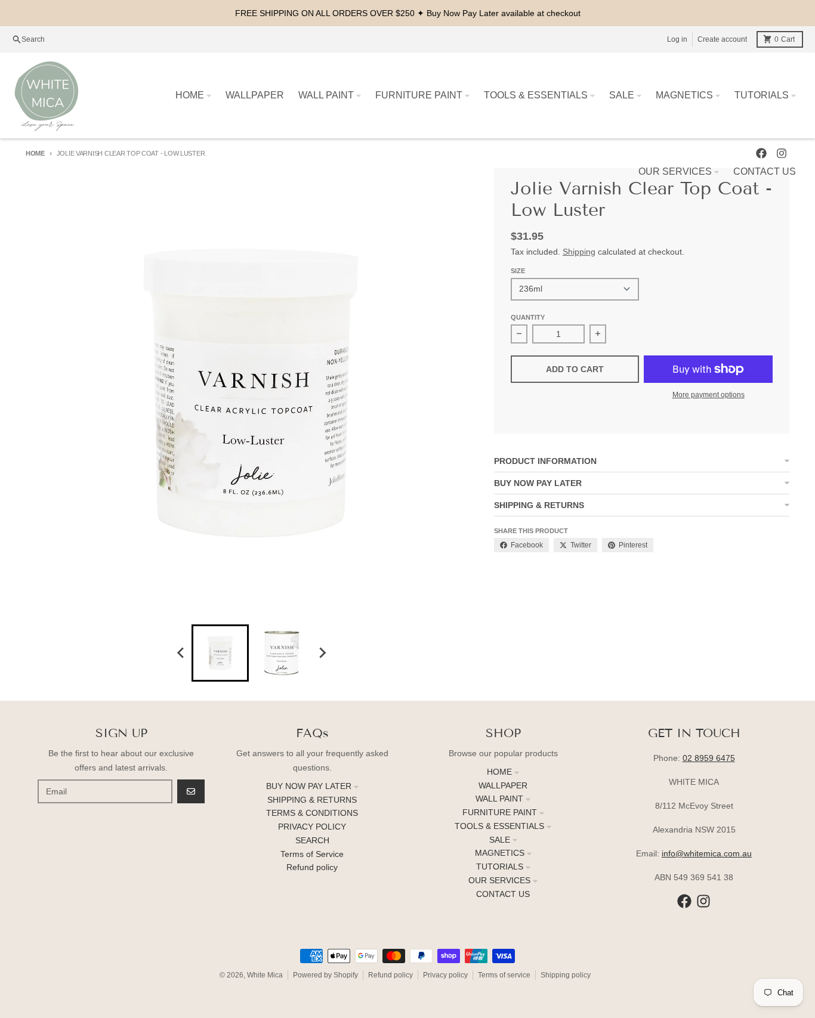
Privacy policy (445, 975)
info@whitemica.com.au (707, 853)
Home (35, 153)
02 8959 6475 (709, 758)
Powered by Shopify (325, 975)
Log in (677, 39)
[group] (220, 653)
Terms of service (504, 975)
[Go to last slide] (180, 653)
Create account (722, 39)
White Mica (265, 975)
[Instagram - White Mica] (703, 901)
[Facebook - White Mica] (684, 901)
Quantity (528, 317)
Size (518, 270)
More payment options (708, 395)
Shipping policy (566, 975)
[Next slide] (321, 653)
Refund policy (390, 975)
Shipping (579, 251)
